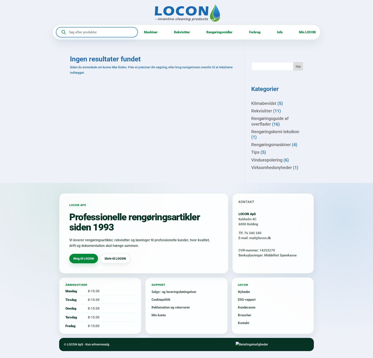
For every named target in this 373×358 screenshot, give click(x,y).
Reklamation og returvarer (171, 307)
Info (280, 32)
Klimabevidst (263, 103)
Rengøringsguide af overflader (270, 121)
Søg (298, 66)
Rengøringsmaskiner (271, 144)
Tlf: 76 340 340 (250, 233)
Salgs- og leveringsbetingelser (174, 292)
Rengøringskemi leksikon (275, 131)
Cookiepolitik (161, 300)
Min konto (159, 315)
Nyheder (244, 292)
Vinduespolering (266, 160)
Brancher (244, 315)
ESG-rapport (247, 300)
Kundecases (247, 307)
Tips (255, 152)
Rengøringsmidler (219, 32)
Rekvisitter (182, 32)
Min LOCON (307, 32)
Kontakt (243, 323)
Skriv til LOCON (115, 258)
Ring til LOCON (83, 258)
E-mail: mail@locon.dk (255, 238)
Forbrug (255, 32)
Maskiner (151, 32)
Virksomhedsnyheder (271, 167)
